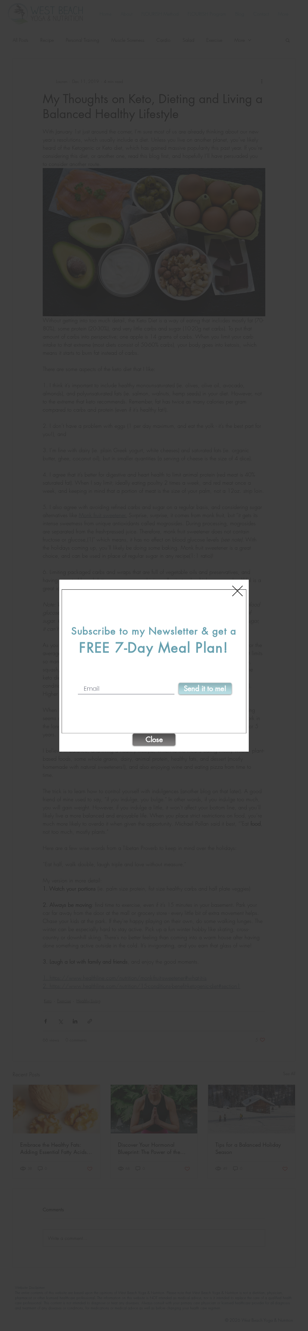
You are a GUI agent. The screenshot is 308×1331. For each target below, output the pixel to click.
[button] (237, 591)
